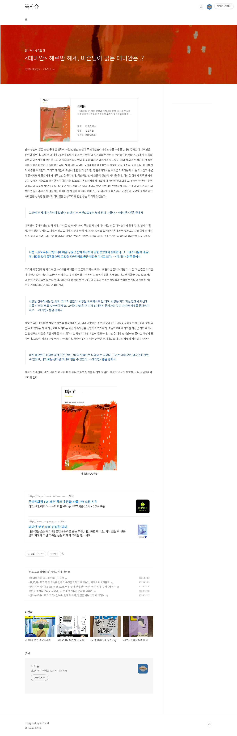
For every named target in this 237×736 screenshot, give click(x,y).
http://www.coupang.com (43, 521)
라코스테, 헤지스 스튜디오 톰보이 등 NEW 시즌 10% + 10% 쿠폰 (66, 506)
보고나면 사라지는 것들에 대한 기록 (49, 670)
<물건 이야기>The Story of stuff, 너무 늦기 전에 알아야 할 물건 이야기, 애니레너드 (72, 586)
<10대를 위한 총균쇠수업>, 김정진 (46, 578)
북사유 (32, 6)
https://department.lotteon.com (47, 496)
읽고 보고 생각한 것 (39, 571)
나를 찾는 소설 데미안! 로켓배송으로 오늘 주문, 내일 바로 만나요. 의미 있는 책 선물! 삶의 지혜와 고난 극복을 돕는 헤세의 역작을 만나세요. (77, 533)
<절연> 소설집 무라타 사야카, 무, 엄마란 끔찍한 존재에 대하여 (60, 591)
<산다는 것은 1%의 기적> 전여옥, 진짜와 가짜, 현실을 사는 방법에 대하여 (66, 595)
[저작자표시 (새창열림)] (62, 553)
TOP (209, 724)
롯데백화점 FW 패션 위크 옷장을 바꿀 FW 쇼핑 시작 (63, 501)
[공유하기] (38, 553)
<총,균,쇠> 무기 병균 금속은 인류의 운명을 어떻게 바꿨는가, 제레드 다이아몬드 (68, 582)
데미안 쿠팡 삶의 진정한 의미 (47, 527)
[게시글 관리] (42, 553)
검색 (201, 7)
